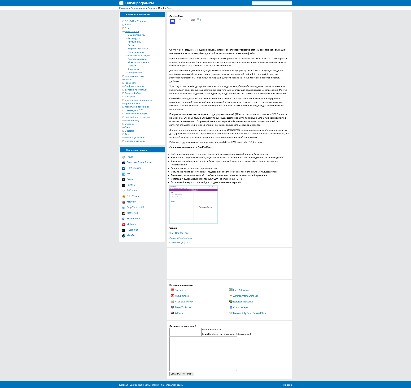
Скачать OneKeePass (180, 238)
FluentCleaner (134, 218)
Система (129, 130)
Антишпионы (134, 41)
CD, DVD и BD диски (135, 21)
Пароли (152, 8)
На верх (287, 384)
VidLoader (132, 224)
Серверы (129, 123)
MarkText (131, 235)
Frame (130, 179)
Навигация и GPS (134, 110)
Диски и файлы (133, 93)
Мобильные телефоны (137, 106)
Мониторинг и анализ (139, 62)
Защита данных (136, 51)
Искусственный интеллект (138, 99)
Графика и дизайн (134, 86)
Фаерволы (133, 69)
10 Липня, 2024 (189, 19)
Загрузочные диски (138, 48)
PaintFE (131, 184)
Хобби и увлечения (135, 137)
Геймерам (130, 82)
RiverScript (132, 229)
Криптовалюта (132, 103)
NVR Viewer (133, 196)
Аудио (128, 28)
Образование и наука (136, 113)
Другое (131, 45)
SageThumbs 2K (135, 207)
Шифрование (135, 72)
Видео (128, 79)
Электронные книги (135, 140)
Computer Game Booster (139, 162)
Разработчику (132, 120)
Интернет (130, 96)
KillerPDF (131, 201)
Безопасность (138, 8)
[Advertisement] (229, 37)
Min (129, 173)
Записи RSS (136, 384)
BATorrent (132, 190)
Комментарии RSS (154, 384)
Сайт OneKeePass (178, 232)
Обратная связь (174, 384)
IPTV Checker (134, 167)
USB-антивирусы (136, 34)
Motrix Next (132, 212)
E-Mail (128, 24)
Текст (128, 134)
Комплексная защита (139, 55)
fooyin (130, 156)
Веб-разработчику (134, 75)
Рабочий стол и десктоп (137, 116)
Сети (127, 127)
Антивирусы (134, 38)
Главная (123, 8)
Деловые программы (136, 89)
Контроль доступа (137, 58)
